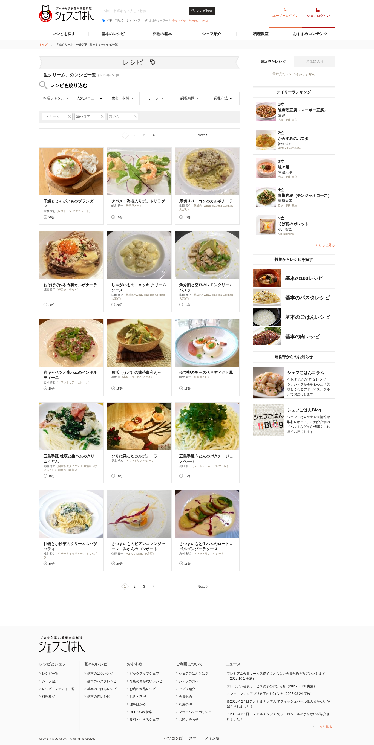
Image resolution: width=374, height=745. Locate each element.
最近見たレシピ (273, 61)
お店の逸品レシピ (143, 689)
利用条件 (185, 704)
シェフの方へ (188, 681)
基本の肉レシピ (98, 696)
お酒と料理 (138, 696)
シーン (154, 98)
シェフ (136, 20)
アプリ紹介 (187, 689)
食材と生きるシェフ (144, 719)
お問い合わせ (188, 719)
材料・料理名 (115, 20)
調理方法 (221, 98)
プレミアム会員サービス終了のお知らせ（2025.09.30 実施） (272, 686)
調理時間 (187, 98)
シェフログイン (318, 16)
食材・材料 (121, 98)
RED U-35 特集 (141, 712)
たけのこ (194, 20)
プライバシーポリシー (195, 712)
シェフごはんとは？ (193, 674)
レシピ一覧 (50, 674)
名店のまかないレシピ (146, 681)
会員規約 (185, 696)
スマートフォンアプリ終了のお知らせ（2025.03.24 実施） (270, 694)
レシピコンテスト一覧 (58, 689)
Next (201, 135)
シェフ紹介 (211, 33)
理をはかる (138, 704)
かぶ (205, 20)
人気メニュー (87, 98)
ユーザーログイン (285, 16)
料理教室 (261, 33)
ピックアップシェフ (144, 674)
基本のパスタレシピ (102, 681)
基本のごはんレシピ (102, 689)
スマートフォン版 (204, 738)
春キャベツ (179, 20)
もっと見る (326, 245)
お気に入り (315, 61)
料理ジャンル (54, 98)
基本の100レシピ (100, 674)
